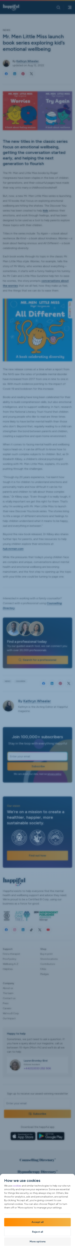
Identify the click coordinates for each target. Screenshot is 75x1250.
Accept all (37, 1222)
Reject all (37, 1231)
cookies (16, 1185)
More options (38, 1241)
